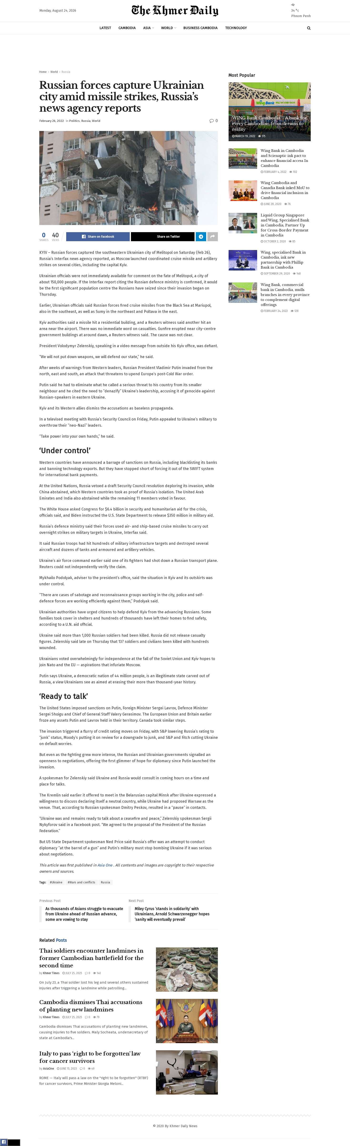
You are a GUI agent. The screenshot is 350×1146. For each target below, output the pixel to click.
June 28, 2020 (272, 204)
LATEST (105, 28)
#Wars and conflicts (81, 882)
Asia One (105, 865)
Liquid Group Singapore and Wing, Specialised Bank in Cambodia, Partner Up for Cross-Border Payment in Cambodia (285, 225)
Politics (74, 121)
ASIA (147, 28)
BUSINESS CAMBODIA (200, 28)
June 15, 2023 (68, 1068)
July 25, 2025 (73, 973)
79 (98, 1017)
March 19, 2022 (245, 136)
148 (298, 273)
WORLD (167, 28)
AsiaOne (48, 1068)
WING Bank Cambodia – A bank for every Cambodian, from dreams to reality (269, 123)
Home (43, 72)
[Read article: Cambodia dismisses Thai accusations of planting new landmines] (187, 1021)
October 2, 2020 (274, 241)
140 (98, 973)
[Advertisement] (175, 52)
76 (289, 204)
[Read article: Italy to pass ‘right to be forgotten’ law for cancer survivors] (187, 1072)
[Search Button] (309, 28)
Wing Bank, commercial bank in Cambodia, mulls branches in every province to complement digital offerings (285, 295)
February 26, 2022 (51, 121)
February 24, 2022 (275, 311)
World (54, 72)
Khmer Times (51, 973)
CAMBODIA (127, 28)
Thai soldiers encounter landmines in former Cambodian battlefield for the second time (91, 958)
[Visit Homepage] (175, 11)
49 (93, 1068)
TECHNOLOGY (236, 28)
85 (293, 241)
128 (296, 311)
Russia (66, 72)
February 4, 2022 (274, 172)
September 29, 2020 (276, 273)
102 (294, 172)
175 (263, 136)
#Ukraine (56, 882)
